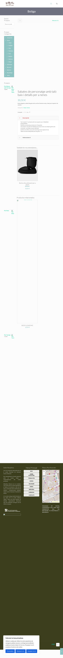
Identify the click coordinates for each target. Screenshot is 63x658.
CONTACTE (31, 495)
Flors (9, 53)
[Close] (38, 637)
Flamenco (10, 51)
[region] (21, 645)
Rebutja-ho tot (20, 651)
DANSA (31, 481)
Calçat (24, 107)
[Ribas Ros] (10, 3)
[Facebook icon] (52, 644)
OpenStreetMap (55, 501)
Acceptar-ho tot (32, 651)
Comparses (9, 37)
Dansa (28, 107)
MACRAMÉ (31, 483)
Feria (9, 48)
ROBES (31, 486)
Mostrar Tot (55, 20)
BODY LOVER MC (27, 325)
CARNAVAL (31, 492)
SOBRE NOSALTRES (31, 474)
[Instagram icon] (53, 644)
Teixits (8, 75)
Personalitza (10, 651)
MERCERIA (31, 489)
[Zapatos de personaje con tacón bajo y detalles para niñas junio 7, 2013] (61, 651)
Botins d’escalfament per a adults (27, 184)
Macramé (9, 67)
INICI (31, 471)
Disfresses (9, 64)
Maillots (10, 56)
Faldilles (10, 45)
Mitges (10, 61)
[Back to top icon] (58, 644)
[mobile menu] (51, 3)
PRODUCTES (31, 478)
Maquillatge (9, 72)
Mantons (10, 59)
